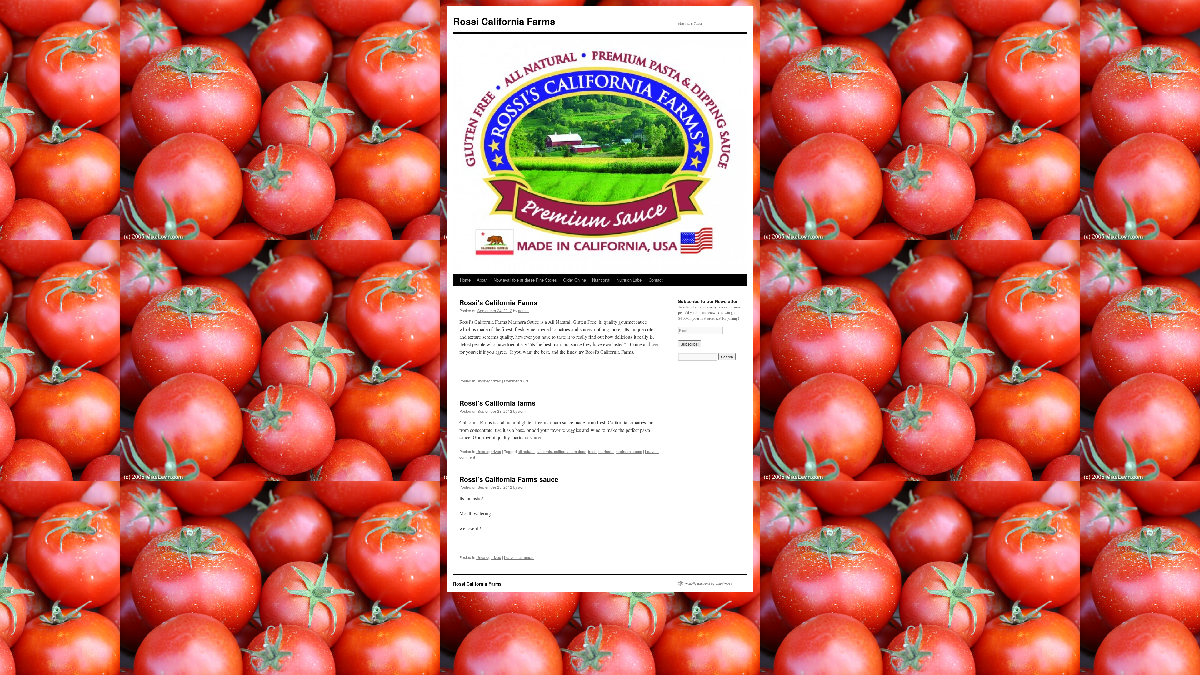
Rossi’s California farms (497, 403)
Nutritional (601, 280)
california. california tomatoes (561, 451)
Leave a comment (519, 557)
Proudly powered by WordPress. (708, 583)
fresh (592, 451)
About (482, 280)
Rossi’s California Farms (498, 302)
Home (465, 280)
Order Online (574, 280)
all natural (526, 451)
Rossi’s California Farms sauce (508, 479)
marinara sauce (629, 451)
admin (523, 310)
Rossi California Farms (504, 21)
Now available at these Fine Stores (525, 280)
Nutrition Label (629, 280)
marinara (606, 451)
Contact (656, 280)
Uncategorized (488, 380)
